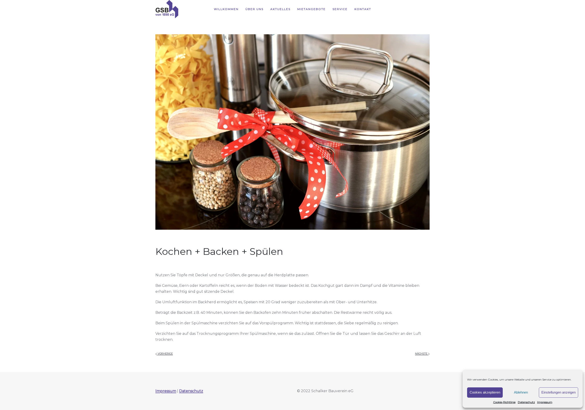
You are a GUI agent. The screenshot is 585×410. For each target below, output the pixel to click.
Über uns (254, 9)
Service (340, 9)
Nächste (421, 353)
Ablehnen (521, 392)
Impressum (544, 402)
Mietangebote (311, 9)
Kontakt (362, 9)
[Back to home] (167, 9)
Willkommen (226, 9)
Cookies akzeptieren (485, 392)
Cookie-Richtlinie (504, 402)
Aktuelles (280, 9)
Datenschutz (526, 402)
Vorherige (165, 353)
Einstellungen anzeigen (558, 392)
